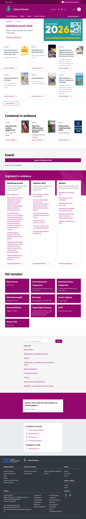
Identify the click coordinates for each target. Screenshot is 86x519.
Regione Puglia (8, 2)
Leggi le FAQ (37, 495)
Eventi (66, 487)
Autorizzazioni (28, 473)
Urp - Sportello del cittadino (11, 505)
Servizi (29, 16)
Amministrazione (12, 16)
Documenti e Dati (9, 482)
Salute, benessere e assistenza (52, 471)
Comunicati (67, 473)
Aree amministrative (9, 473)
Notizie (66, 471)
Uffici (5, 476)
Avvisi (66, 476)
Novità (22, 16)
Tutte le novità (10, 103)
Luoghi (66, 485)
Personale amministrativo (11, 480)
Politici (6, 478)
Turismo (46, 473)
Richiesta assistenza (40, 507)
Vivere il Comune (39, 16)
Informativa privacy (54, 500)
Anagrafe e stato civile (30, 471)
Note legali (52, 502)
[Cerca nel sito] (79, 9)
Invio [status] (58, 341)
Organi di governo (9, 471)
